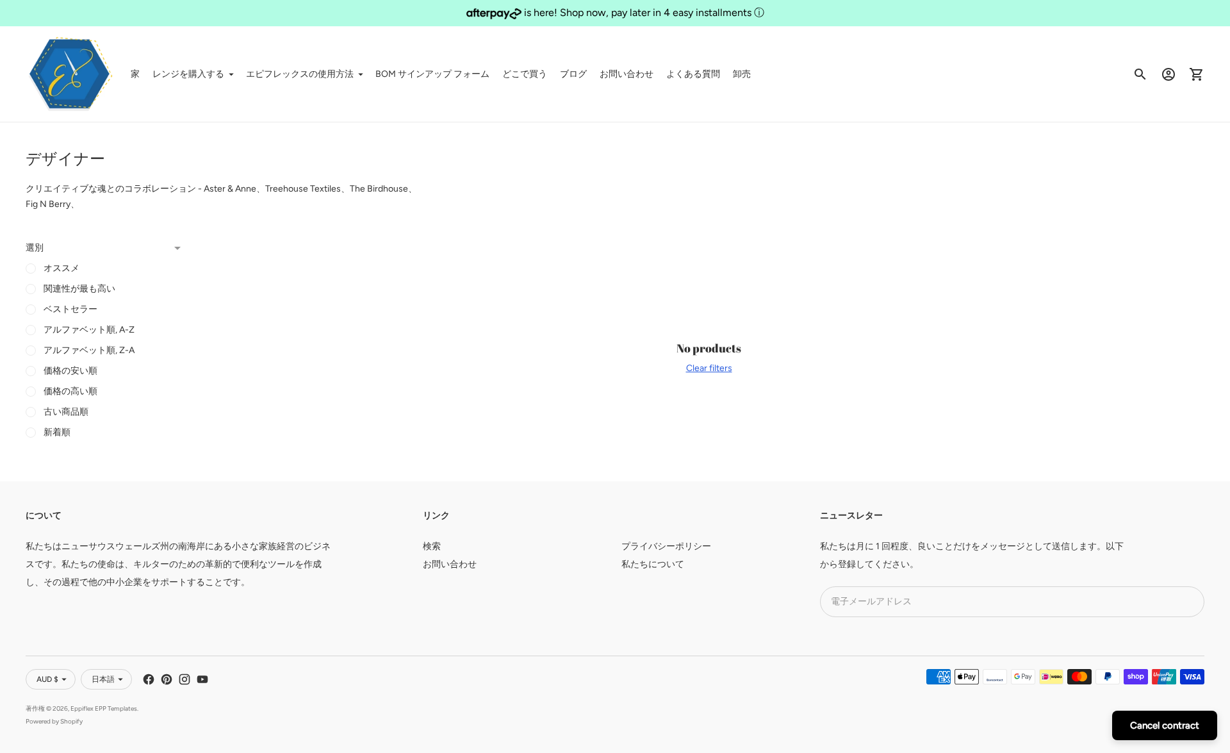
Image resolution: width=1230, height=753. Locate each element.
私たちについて (652, 564)
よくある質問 (693, 74)
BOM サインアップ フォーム (432, 74)
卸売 (742, 74)
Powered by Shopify (54, 721)
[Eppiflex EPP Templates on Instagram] (184, 679)
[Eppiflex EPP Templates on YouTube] (202, 679)
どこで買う (524, 74)
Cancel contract (1164, 725)
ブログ (573, 74)
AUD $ (47, 679)
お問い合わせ (626, 74)
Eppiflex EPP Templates (103, 708)
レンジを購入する (188, 74)
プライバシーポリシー (666, 546)
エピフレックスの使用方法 (300, 74)
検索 (432, 546)
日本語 (103, 679)
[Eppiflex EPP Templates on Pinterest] (166, 679)
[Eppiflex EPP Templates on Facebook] (148, 679)
